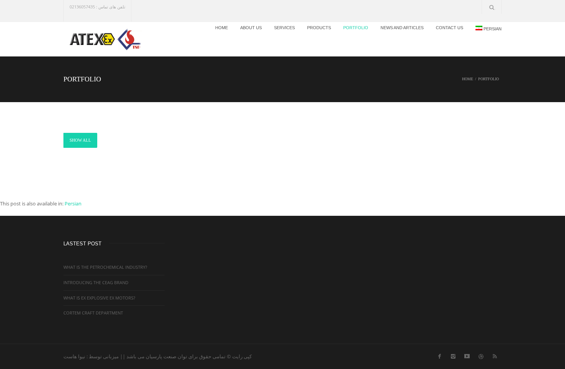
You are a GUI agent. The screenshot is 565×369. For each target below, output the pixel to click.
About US (251, 27)
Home (221, 27)
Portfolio (355, 27)
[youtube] (467, 354)
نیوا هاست (74, 356)
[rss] (495, 354)
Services (284, 27)
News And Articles (402, 27)
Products (319, 27)
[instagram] (453, 354)
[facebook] (439, 354)
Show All (80, 140)
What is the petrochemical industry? (105, 267)
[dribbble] (481, 354)
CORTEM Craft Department (93, 313)
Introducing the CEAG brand (95, 282)
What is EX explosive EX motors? (99, 298)
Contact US (449, 27)
